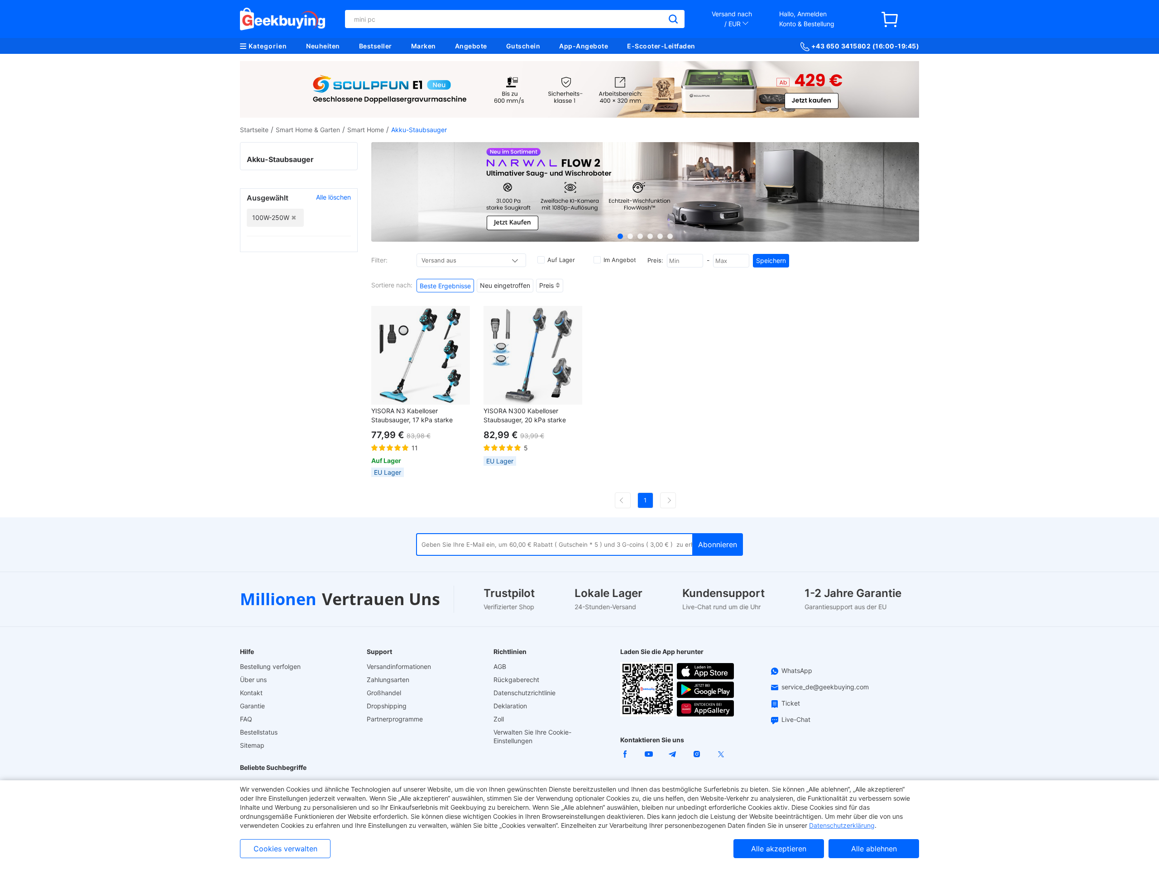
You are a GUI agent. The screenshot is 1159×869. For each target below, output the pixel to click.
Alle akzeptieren (778, 848)
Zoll (498, 719)
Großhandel (384, 693)
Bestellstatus (259, 732)
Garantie (252, 706)
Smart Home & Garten (308, 130)
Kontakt (251, 693)
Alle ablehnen (874, 848)
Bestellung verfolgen (270, 666)
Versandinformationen (399, 666)
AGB (499, 666)
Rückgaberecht (516, 679)
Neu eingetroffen (505, 285)
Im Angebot (619, 259)
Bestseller (375, 46)
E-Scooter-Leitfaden (661, 46)
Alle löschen (333, 197)
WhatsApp (796, 670)
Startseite (254, 130)
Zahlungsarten (388, 679)
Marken (423, 46)
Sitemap (252, 745)
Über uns (253, 679)
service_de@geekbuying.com (825, 687)
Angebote (471, 46)
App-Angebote (583, 46)
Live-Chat (795, 719)
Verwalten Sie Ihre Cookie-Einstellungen (532, 736)
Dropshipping (387, 706)
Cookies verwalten (285, 848)
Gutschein (523, 46)
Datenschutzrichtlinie (524, 693)
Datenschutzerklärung (842, 825)
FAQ (246, 719)
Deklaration (510, 706)
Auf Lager (561, 259)
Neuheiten (323, 46)
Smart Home (365, 130)
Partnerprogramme (395, 719)
